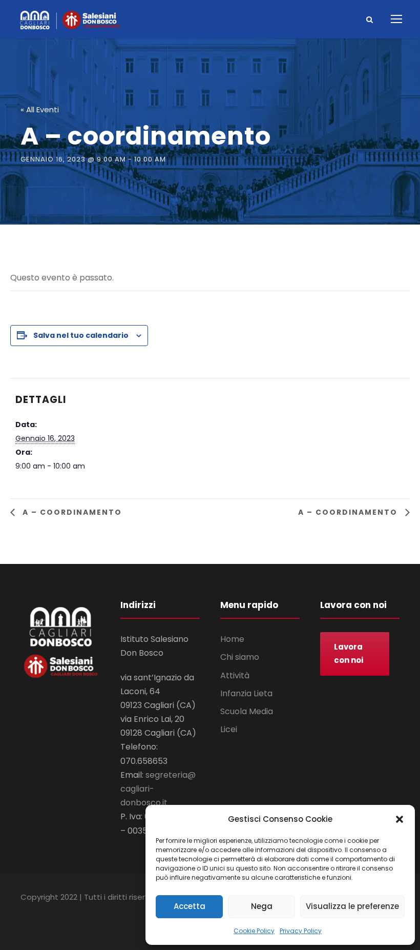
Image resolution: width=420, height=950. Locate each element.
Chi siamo (239, 657)
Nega (261, 906)
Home (232, 639)
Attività (234, 675)
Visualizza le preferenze (352, 906)
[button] (399, 819)
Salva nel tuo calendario (81, 335)
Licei (228, 729)
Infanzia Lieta (246, 693)
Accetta (189, 906)
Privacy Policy (301, 930)
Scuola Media (246, 711)
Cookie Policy (254, 930)
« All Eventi (39, 109)
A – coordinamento (71, 512)
